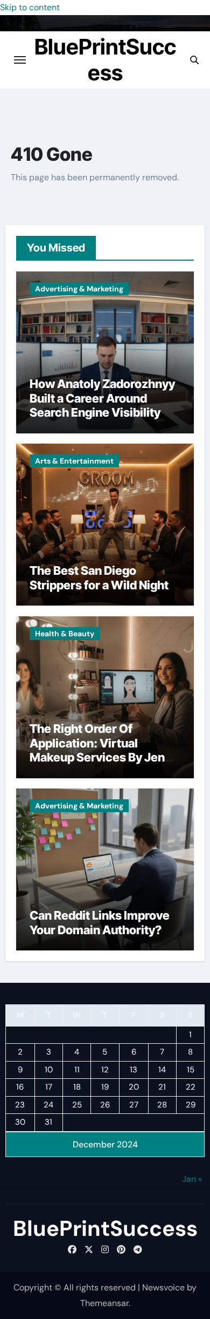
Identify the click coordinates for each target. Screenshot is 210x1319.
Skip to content (30, 7)
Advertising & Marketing (79, 289)
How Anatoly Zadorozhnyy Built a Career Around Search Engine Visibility (102, 398)
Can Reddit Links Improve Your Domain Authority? (100, 922)
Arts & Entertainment (74, 461)
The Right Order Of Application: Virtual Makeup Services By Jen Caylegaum (97, 750)
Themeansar (104, 1303)
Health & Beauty (64, 633)
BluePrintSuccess (105, 59)
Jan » (192, 1179)
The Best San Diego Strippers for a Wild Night (99, 577)
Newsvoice (163, 1287)
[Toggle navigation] (20, 60)
